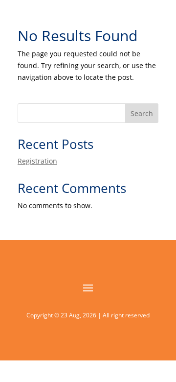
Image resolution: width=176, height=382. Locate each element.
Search (142, 113)
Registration (37, 161)
